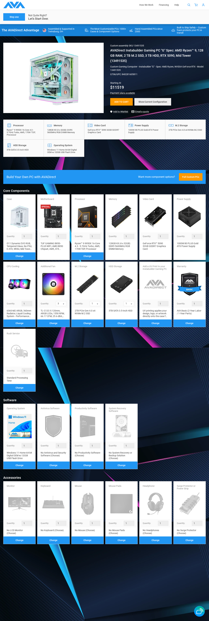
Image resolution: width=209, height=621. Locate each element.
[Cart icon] (196, 4)
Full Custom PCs (190, 177)
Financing (164, 5)
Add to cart (121, 102)
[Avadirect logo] (14, 5)
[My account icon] (203, 4)
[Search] (188, 4)
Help (176, 5)
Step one (14, 17)
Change (20, 256)
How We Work (146, 5)
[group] (53, 78)
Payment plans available (122, 93)
